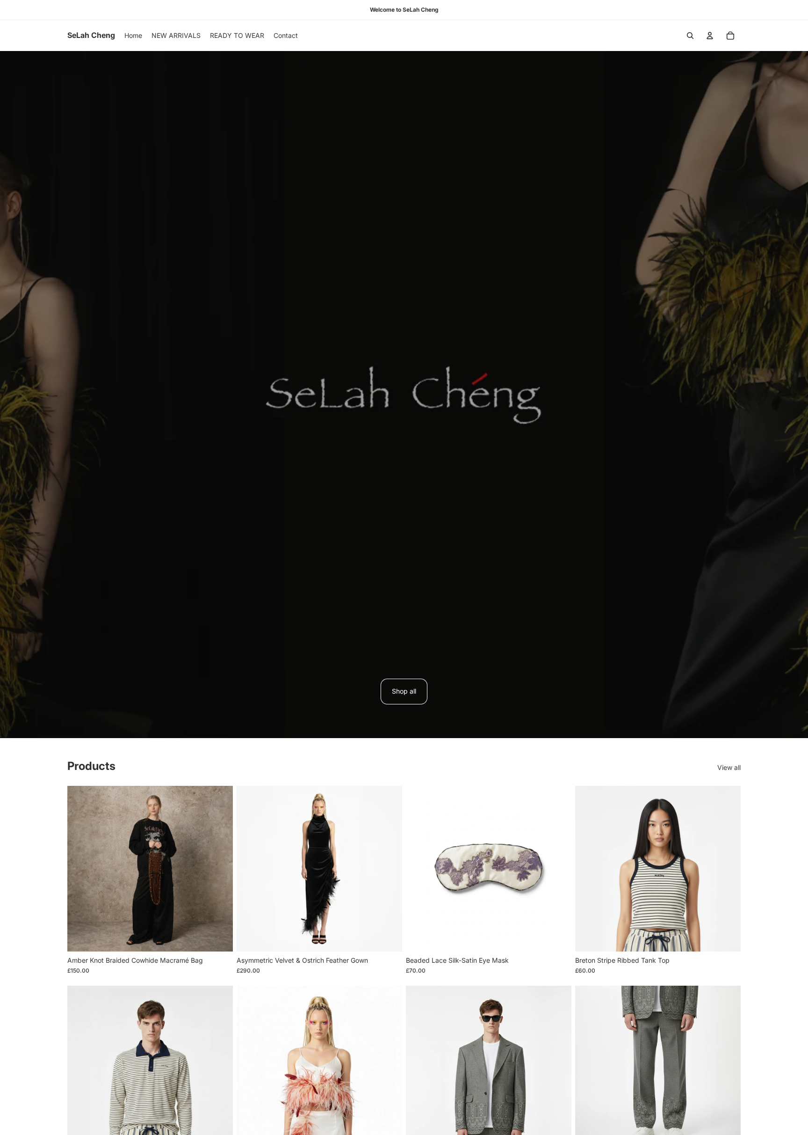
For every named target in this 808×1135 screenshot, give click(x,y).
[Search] (690, 35)
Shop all (404, 691)
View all (729, 767)
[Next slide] (219, 868)
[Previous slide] (81, 868)
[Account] (710, 35)
